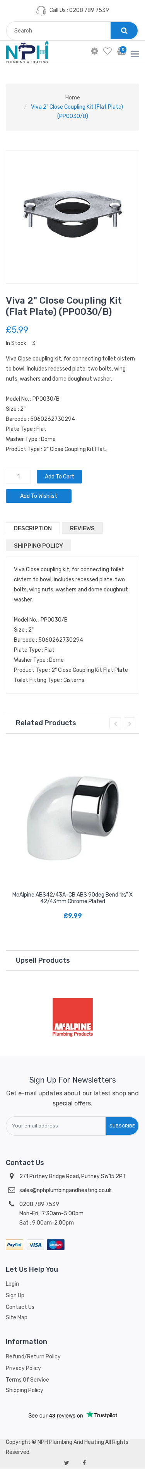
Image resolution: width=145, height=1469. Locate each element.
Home (72, 97)
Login (12, 1284)
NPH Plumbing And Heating (71, 1442)
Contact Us (20, 1307)
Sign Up (15, 1295)
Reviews (82, 528)
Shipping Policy (38, 545)
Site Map (16, 1317)
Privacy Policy (23, 1368)
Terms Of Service (27, 1380)
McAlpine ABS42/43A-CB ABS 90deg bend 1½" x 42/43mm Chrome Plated (72, 898)
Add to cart (59, 476)
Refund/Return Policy (33, 1356)
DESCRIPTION (33, 528)
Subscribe (122, 1126)
